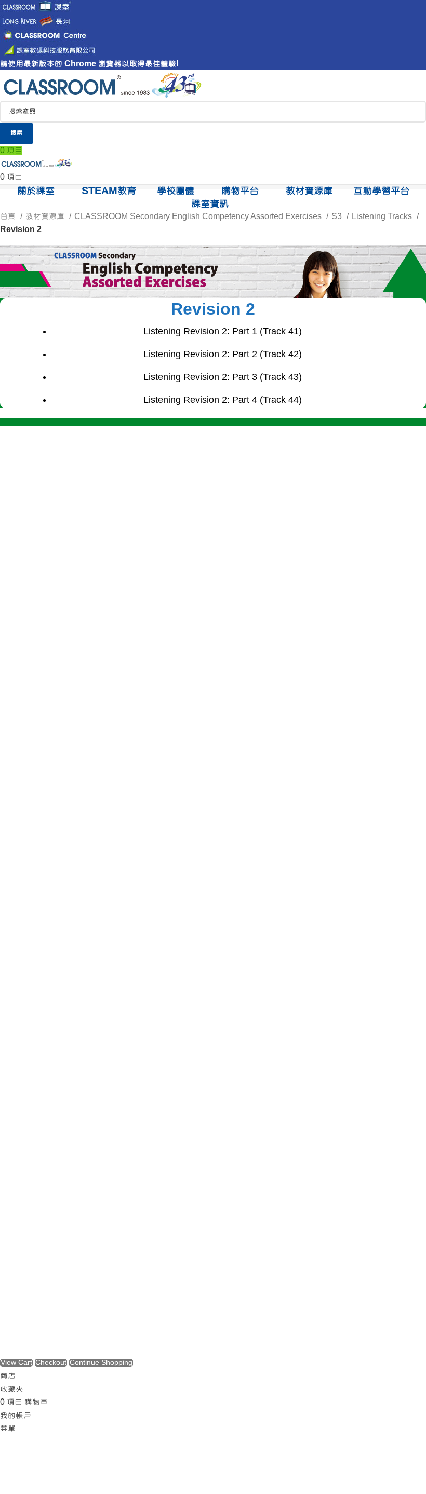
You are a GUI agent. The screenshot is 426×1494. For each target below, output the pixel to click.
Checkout (50, 1362)
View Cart (16, 1362)
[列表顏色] (213, 468)
